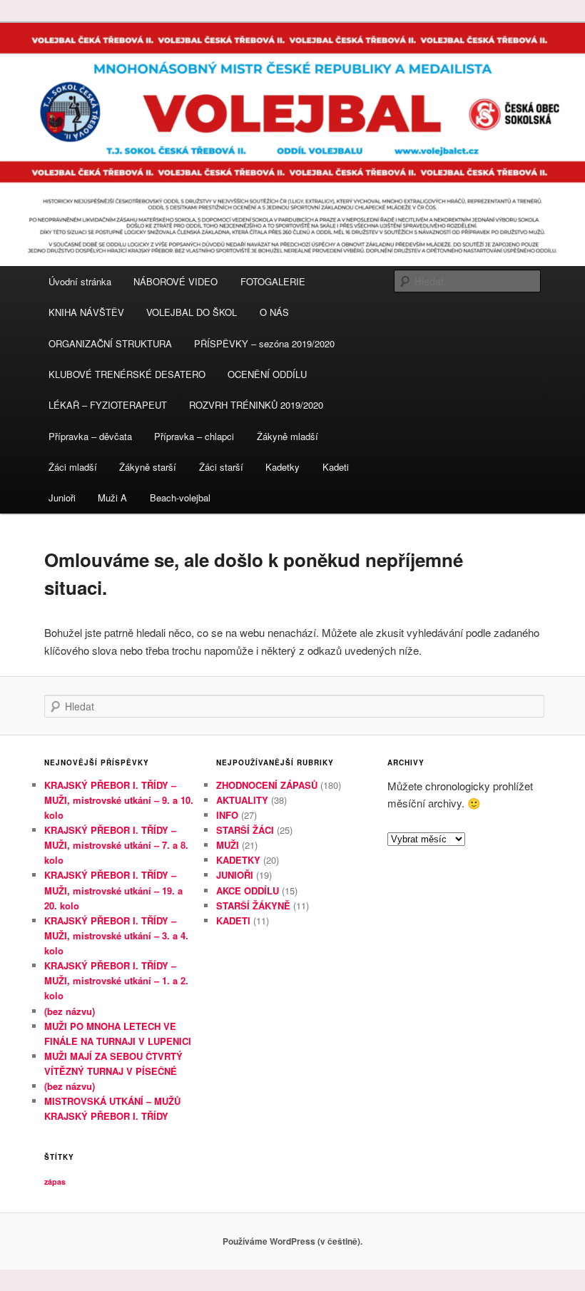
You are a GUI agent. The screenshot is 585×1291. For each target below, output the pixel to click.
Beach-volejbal (180, 497)
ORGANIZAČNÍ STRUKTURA (110, 343)
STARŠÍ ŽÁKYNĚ (253, 905)
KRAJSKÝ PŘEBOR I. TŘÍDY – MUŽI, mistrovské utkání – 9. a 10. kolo (118, 800)
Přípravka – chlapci (194, 436)
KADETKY (238, 860)
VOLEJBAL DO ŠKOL (191, 312)
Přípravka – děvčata (90, 436)
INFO (227, 815)
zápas (55, 1181)
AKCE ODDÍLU (247, 890)
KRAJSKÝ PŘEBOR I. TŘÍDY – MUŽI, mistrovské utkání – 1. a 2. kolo (116, 980)
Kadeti (335, 467)
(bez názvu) (69, 1011)
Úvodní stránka (80, 281)
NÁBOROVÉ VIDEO (175, 281)
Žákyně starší (147, 467)
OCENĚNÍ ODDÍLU (267, 374)
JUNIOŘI (234, 875)
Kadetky (282, 467)
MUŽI (227, 845)
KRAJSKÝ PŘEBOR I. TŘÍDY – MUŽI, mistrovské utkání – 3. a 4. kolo (116, 935)
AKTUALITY (242, 800)
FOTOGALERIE (272, 281)
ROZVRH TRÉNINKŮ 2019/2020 (256, 405)
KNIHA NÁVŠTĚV (86, 312)
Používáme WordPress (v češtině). (292, 1241)
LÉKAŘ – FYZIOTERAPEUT (108, 405)
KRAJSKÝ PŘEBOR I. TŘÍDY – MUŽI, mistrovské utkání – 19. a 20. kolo (113, 890)
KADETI (233, 920)
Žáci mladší (73, 467)
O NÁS (274, 312)
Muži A (112, 497)
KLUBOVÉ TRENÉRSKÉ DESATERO (127, 374)
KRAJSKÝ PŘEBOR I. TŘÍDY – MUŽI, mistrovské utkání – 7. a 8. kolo (116, 845)
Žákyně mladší (287, 436)
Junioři (62, 497)
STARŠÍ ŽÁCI (245, 830)
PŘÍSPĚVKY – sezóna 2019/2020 (264, 343)
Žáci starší (221, 467)
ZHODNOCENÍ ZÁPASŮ (266, 785)
